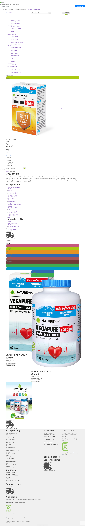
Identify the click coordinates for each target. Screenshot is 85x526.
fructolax (10, 63)
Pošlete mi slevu (80, 6)
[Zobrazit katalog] (11, 229)
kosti (9, 52)
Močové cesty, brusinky (17, 48)
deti (9, 60)
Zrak (12, 58)
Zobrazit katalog (13, 513)
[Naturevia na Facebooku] (63, 453)
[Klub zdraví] (8, 508)
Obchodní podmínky (11, 472)
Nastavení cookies (42, 525)
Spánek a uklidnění (15, 23)
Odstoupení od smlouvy (12, 475)
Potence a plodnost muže (17, 42)
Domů (1, 170)
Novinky (13, 71)
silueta (10, 56)
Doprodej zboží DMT (16, 72)
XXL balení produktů (16, 69)
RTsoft (11, 522)
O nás (7, 147)
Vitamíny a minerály (16, 28)
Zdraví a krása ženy (16, 47)
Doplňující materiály (11, 482)
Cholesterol (14, 33)
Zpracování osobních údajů (12, 480)
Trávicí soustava (15, 36)
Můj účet (8, 154)
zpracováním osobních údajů (34, 9)
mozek (10, 18)
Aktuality (8, 149)
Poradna (8, 151)
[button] (10, 365)
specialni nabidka (12, 66)
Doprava (8, 477)
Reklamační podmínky (11, 474)
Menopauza (14, 50)
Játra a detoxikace (15, 39)
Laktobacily (14, 37)
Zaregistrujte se (9, 502)
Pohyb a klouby (15, 53)
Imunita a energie (15, 26)
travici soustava (12, 34)
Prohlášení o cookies (11, 479)
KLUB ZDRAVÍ (9, 146)
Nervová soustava (15, 20)
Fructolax (13, 64)
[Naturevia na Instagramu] (69, 453)
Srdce (12, 31)
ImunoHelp (59, 109)
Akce (12, 67)
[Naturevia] (9, 12)
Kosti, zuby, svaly (15, 55)
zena (9, 45)
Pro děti (13, 61)
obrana (10, 25)
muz (9, 41)
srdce (9, 29)
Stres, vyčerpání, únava (17, 22)
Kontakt (7, 152)
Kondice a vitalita (15, 44)
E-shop (7, 144)
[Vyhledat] (49, 13)
